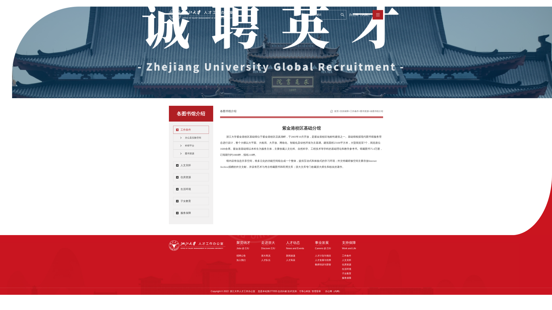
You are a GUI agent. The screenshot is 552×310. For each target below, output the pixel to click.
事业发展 (322, 243)
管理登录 (316, 291)
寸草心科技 (304, 291)
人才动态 (293, 243)
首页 (336, 111)
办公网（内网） (360, 15)
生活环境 (186, 189)
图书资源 (189, 153)
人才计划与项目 (323, 255)
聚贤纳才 (243, 243)
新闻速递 (290, 255)
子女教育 (186, 201)
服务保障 (186, 213)
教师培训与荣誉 (323, 264)
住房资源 (186, 177)
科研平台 (189, 145)
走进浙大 (268, 243)
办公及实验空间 (193, 137)
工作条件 (186, 129)
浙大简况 (265, 255)
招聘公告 (241, 255)
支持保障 (344, 111)
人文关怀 (186, 165)
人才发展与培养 (323, 260)
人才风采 (290, 260)
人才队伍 (265, 260)
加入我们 (241, 260)
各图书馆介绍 (376, 111)
